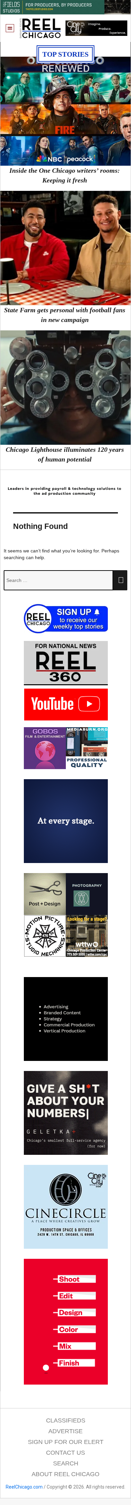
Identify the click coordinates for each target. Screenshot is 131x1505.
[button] (10, 28)
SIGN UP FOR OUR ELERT (65, 1442)
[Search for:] (58, 580)
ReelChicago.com (24, 1487)
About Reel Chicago (65, 1474)
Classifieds (65, 1420)
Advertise (65, 1431)
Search (65, 1463)
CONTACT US (65, 1452)
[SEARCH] (120, 580)
